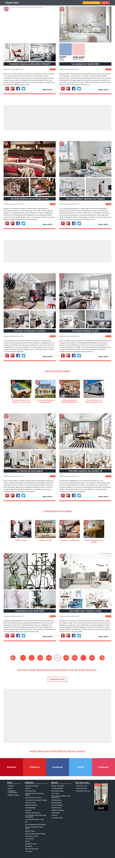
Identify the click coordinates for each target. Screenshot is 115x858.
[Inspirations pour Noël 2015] (30, 589)
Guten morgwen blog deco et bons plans (61, 796)
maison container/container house (34, 827)
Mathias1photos (57, 802)
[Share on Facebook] (18, 90)
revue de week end (32, 849)
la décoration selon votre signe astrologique (35, 816)
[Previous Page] (13, 658)
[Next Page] (102, 658)
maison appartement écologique (35, 824)
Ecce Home (55, 793)
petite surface (29, 839)
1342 (66, 658)
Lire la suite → (48, 90)
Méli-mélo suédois (31, 805)
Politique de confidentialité (12, 791)
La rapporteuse (57, 800)
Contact (10, 788)
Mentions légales (13, 795)
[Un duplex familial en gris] (85, 309)
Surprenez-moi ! (57, 679)
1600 (92, 658)
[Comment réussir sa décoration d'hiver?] (23, 7)
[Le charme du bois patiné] (30, 449)
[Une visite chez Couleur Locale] (85, 589)
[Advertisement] (57, 117)
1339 (40, 658)
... (31, 658)
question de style (31, 844)
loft (26, 822)
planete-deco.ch (81, 786)
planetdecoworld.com (83, 791)
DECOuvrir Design (58, 791)
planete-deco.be (81, 788)
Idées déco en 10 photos (33, 797)
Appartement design (31, 786)
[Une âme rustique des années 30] (85, 449)
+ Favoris (91, 3)
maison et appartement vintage (35, 833)
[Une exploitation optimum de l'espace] (85, 177)
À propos (11, 786)
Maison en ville (30, 802)
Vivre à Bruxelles (57, 818)
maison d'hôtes (30, 831)
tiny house (28, 851)
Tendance (28, 810)
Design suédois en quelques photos (34, 794)
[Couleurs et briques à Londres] (30, 309)
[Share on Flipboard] (13, 90)
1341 (57, 658)
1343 (74, 658)
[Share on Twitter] (24, 90)
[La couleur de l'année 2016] (85, 42)
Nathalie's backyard (58, 810)
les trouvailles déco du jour (34, 819)
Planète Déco (12, 2)
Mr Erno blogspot (57, 805)
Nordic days (55, 813)
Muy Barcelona (56, 807)
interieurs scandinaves (32, 813)
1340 (48, 658)
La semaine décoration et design (36, 800)
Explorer (105, 3)
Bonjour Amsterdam (58, 786)
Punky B (54, 815)
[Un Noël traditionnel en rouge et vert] (30, 177)
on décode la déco (31, 836)
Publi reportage (30, 807)
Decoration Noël (30, 791)
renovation (29, 846)
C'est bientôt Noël (57, 788)
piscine (27, 841)
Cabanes (28, 788)
